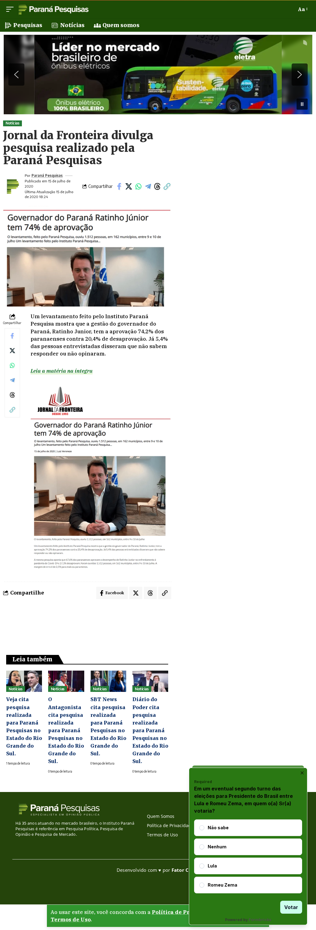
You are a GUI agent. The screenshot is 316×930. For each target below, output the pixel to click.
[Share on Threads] (157, 186)
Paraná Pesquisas (47, 175)
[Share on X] (128, 186)
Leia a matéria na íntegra (62, 371)
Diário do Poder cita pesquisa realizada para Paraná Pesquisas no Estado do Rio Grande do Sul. (150, 730)
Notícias (12, 123)
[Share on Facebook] (119, 186)
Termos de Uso (71, 919)
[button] (11, 9)
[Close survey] (302, 773)
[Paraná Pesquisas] (53, 9)
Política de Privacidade (184, 912)
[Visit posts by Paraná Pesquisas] (12, 186)
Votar (291, 907)
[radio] (201, 827)
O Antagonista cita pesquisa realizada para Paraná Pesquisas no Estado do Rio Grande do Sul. (66, 730)
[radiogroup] (248, 856)
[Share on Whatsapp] (138, 186)
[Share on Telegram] (147, 186)
